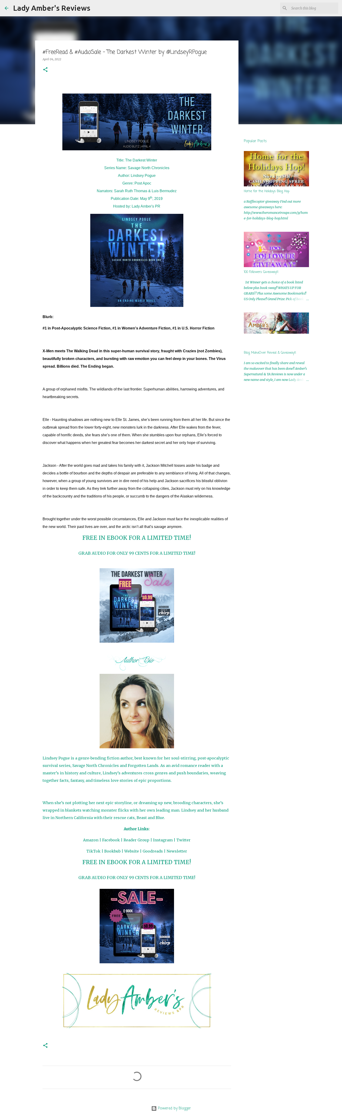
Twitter (183, 840)
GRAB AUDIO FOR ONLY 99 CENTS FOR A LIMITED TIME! (136, 553)
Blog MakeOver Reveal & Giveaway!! (270, 352)
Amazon (90, 840)
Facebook (111, 840)
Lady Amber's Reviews (51, 8)
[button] (45, 70)
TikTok (93, 851)
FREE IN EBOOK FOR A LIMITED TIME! (136, 537)
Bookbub (112, 851)
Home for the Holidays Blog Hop (266, 191)
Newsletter (177, 851)
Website (131, 851)
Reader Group (136, 840)
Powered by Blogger (174, 1108)
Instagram (163, 840)
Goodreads (153, 851)
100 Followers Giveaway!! (261, 272)
